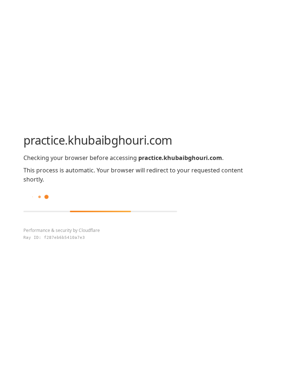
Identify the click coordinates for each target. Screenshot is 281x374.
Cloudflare (89, 230)
